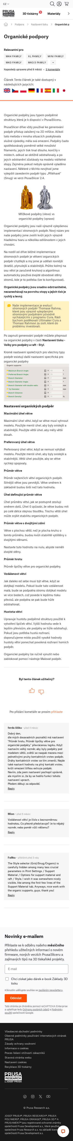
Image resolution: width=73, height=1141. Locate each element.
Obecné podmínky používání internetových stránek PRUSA (35, 1037)
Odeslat (15, 998)
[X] (40, 1096)
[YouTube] (48, 1096)
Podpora (19, 24)
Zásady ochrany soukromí (20, 1043)
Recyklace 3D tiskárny (18, 1066)
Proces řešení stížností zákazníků (25, 1052)
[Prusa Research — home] (8, 13)
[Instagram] (33, 1096)
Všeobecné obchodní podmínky (23, 1031)
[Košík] (67, 4)
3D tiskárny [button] (32, 13)
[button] (7, 90)
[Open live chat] (63, 1131)
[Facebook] (25, 1096)
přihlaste (57, 711)
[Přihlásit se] (59, 4)
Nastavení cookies (16, 1062)
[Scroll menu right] (68, 13)
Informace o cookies (17, 1048)
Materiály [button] (53, 13)
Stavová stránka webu (18, 1057)
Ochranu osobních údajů (36, 1009)
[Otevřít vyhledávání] (52, 4)
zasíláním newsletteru (50, 990)
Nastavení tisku (39, 24)
